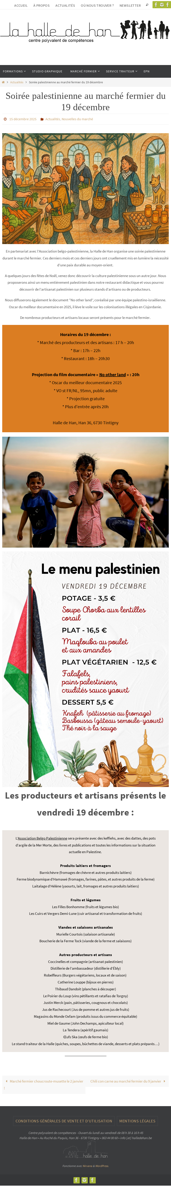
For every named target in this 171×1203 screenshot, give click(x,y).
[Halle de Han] (156, 4)
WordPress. (102, 1164)
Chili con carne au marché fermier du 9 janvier (126, 1080)
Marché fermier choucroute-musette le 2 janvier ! (43, 1083)
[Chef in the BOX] (92, 1179)
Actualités (65, 5)
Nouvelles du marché (77, 118)
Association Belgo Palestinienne (42, 836)
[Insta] (161, 4)
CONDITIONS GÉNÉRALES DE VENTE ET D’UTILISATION (64, 1119)
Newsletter (130, 5)
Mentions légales (137, 1119)
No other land (112, 373)
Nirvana (87, 1164)
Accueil (21, 5)
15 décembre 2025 (23, 118)
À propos (41, 5)
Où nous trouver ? (97, 5)
